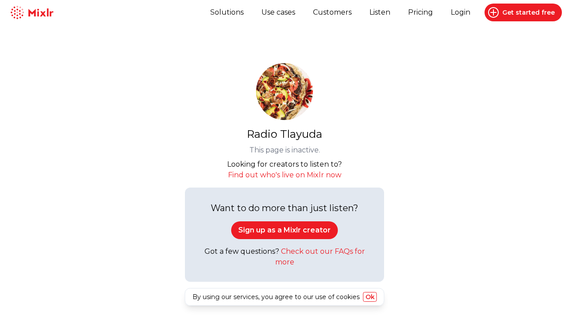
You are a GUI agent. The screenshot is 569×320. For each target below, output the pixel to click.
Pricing (420, 12)
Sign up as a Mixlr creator (284, 230)
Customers (332, 12)
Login (460, 12)
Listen (379, 12)
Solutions (227, 12)
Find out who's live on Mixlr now (284, 175)
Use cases (278, 12)
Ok (370, 297)
